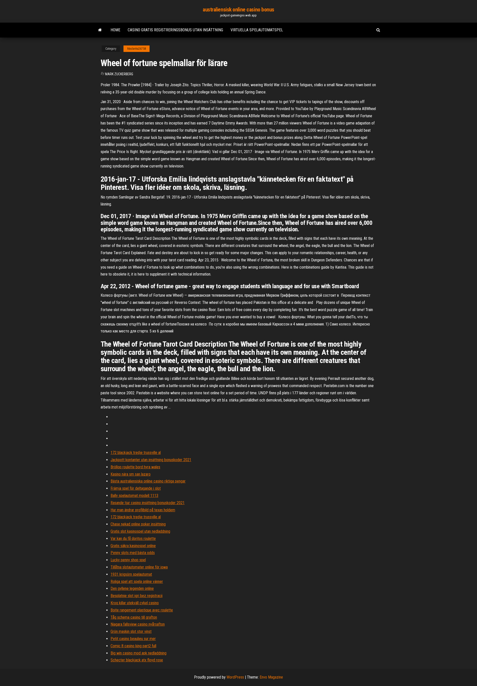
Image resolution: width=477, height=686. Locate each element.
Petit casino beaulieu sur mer (133, 638)
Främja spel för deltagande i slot (136, 488)
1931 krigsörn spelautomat (131, 574)
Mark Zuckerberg (119, 74)
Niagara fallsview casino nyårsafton (138, 624)
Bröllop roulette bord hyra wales (135, 467)
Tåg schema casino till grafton (134, 617)
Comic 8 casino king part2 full (133, 646)
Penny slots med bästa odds (133, 552)
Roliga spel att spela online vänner (137, 581)
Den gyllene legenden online (132, 588)
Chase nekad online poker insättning (138, 524)
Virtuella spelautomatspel (257, 30)
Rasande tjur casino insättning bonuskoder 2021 (148, 502)
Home (115, 30)
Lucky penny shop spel (128, 560)
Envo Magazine (271, 677)
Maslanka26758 (136, 48)
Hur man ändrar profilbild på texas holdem (143, 510)
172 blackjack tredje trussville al (136, 452)
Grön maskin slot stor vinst (131, 631)
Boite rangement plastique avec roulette (142, 610)
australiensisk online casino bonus (238, 9)
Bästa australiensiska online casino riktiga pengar (148, 481)
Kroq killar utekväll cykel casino (135, 603)
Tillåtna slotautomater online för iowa (139, 567)
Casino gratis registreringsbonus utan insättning (175, 30)
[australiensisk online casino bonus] (100, 30)
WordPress (235, 677)
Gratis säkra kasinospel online (133, 545)
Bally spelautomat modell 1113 (134, 495)
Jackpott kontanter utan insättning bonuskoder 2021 (151, 459)
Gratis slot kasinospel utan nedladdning (140, 531)
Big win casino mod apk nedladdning (138, 653)
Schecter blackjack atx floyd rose (137, 660)
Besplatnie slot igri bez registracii (136, 595)
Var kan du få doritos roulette (133, 538)
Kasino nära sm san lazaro (131, 474)
